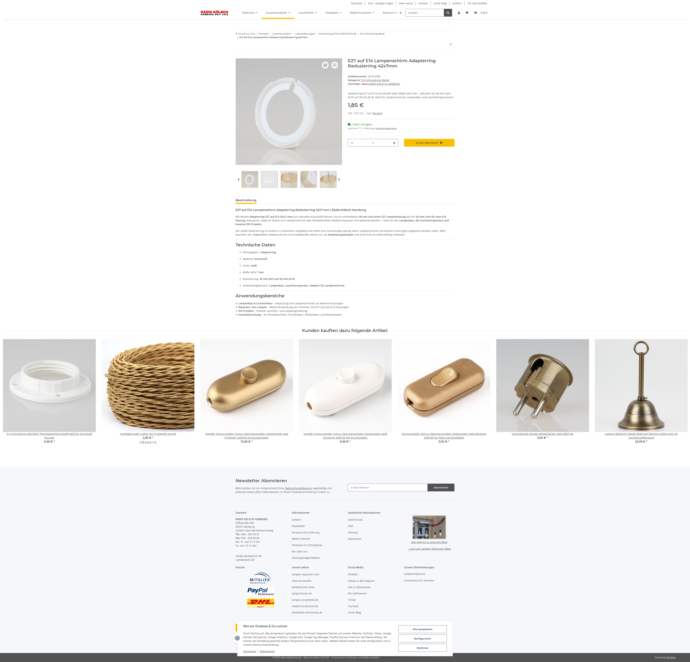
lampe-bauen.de (302, 593)
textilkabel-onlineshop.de (307, 612)
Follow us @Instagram (361, 581)
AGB (350, 526)
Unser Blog (440, 3)
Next (339, 179)
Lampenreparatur (415, 573)
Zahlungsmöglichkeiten (306, 557)
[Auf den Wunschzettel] (335, 65)
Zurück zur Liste (246, 33)
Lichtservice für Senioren (419, 580)
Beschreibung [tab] (246, 200)
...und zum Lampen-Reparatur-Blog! (429, 548)
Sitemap (353, 532)
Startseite (356, 3)
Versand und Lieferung (305, 532)
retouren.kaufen (301, 581)
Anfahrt (457, 3)
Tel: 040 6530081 (477, 3)
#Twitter (353, 574)
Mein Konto (406, 3)
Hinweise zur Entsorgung (307, 545)
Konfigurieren (422, 638)
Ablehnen (423, 647)
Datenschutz (267, 651)
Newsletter (298, 526)
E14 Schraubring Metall (375, 80)
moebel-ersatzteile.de (305, 606)
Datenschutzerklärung (298, 488)
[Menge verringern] (352, 142)
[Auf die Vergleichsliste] (325, 65)
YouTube (353, 606)
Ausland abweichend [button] (386, 128)
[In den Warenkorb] (238, 56)
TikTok (351, 600)
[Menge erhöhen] (394, 142)
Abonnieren (441, 487)
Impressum (249, 651)
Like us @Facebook (359, 587)
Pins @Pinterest (357, 593)
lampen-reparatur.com (305, 574)
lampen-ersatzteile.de (305, 600)
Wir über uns (300, 551)
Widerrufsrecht (301, 538)
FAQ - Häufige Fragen (380, 3)
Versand (377, 113)
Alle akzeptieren (423, 629)
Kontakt (423, 3)
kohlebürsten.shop (303, 587)
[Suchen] (448, 13)
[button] (459, 12)
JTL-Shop (671, 657)
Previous (239, 179)
